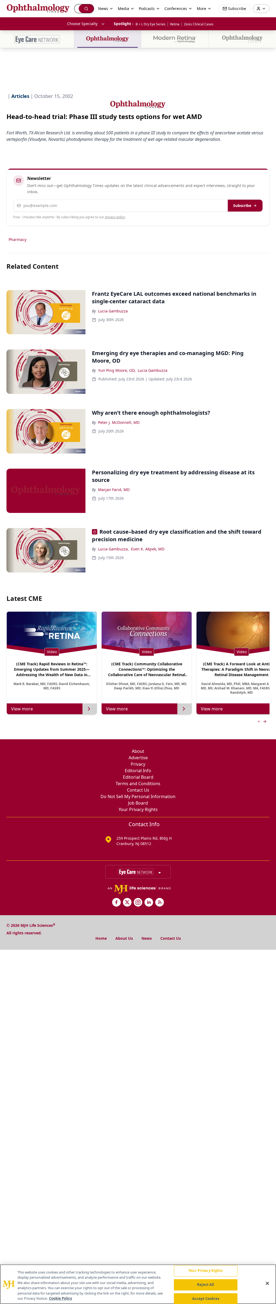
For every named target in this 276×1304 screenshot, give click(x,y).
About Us (124, 938)
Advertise (138, 758)
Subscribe (242, 205)
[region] (138, 1284)
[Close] (267, 1283)
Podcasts (147, 8)
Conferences (175, 8)
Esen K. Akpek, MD (147, 548)
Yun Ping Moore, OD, (117, 370)
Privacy (138, 764)
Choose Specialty (82, 23)
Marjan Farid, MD (114, 489)
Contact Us (138, 790)
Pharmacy (17, 239)
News (147, 938)
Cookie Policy (60, 1298)
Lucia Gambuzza (113, 311)
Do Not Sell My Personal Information (138, 796)
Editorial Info (138, 771)
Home (101, 938)
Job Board (138, 803)
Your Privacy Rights (138, 809)
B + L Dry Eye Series (150, 24)
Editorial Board (138, 777)
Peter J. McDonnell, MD (119, 422)
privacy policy (115, 217)
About (138, 751)
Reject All (205, 1284)
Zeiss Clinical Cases (198, 24)
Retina (175, 24)
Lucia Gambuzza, (113, 548)
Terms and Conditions (138, 784)
